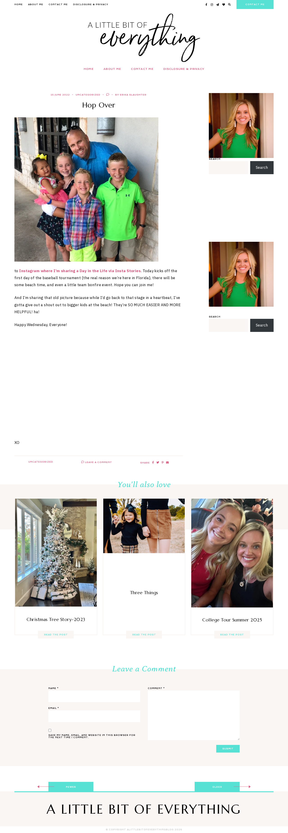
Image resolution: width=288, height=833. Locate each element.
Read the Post (56, 635)
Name (53, 688)
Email (53, 708)
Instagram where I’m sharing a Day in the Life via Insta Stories (80, 270)
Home (18, 4)
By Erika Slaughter (130, 95)
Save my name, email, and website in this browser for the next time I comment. (91, 736)
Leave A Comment (98, 462)
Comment (156, 688)
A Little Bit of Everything (144, 809)
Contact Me (58, 4)
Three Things (144, 593)
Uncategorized (88, 95)
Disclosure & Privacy (90, 4)
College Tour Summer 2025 (232, 620)
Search (214, 159)
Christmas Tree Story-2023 (56, 619)
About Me (35, 4)
